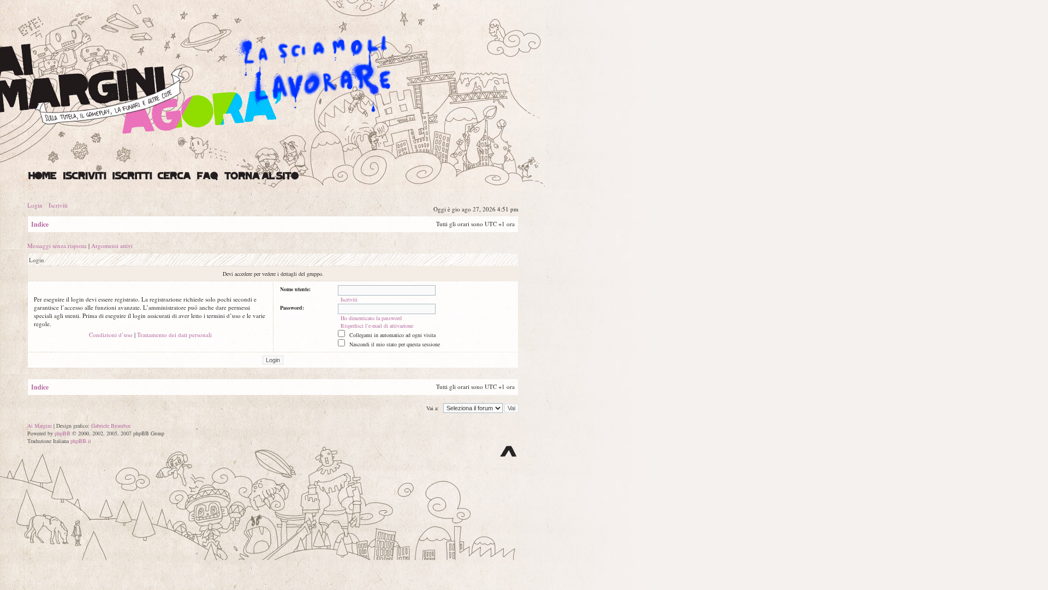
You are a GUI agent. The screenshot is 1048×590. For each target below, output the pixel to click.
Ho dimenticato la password (371, 318)
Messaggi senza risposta (57, 245)
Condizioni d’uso (111, 335)
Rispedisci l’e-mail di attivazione (377, 325)
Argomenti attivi (112, 245)
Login (35, 205)
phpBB (62, 433)
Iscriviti (58, 205)
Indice (40, 224)
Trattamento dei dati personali (174, 335)
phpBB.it (80, 441)
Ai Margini (39, 425)
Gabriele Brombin (110, 425)
